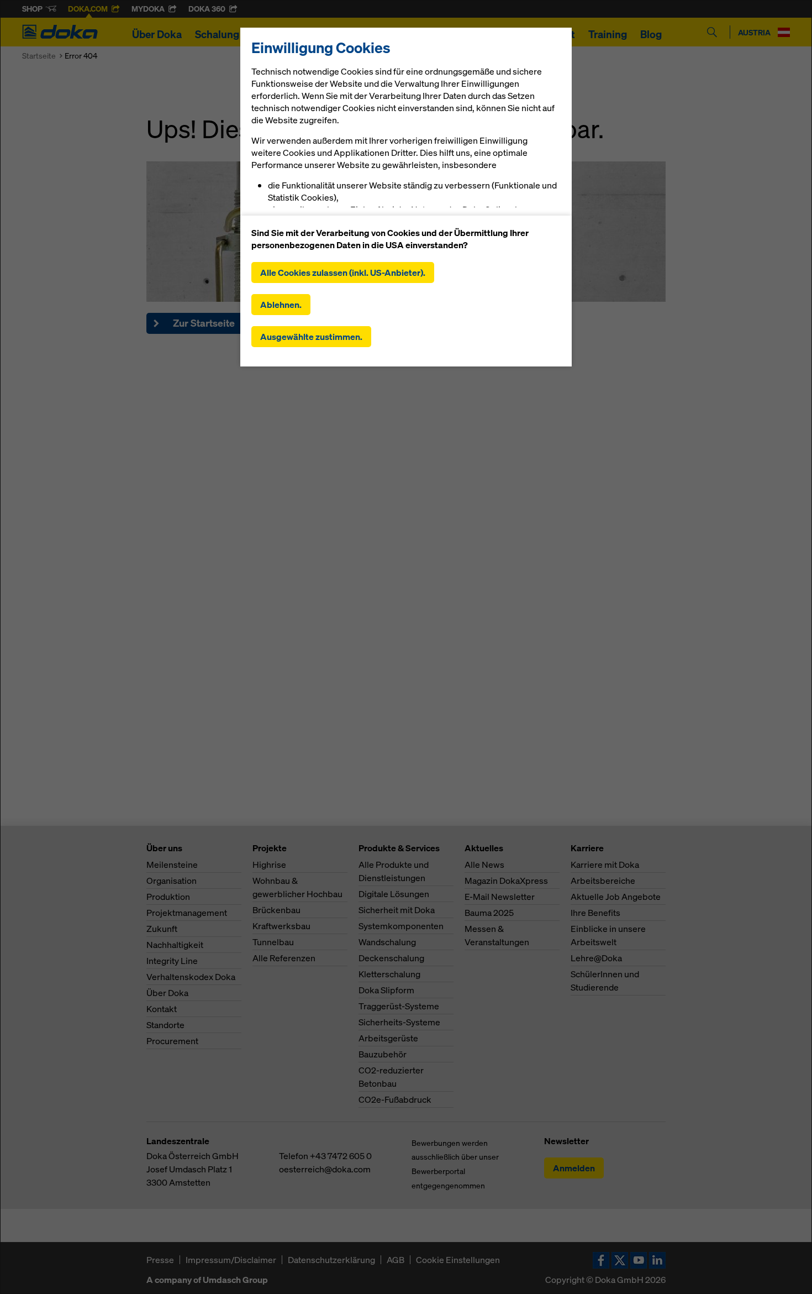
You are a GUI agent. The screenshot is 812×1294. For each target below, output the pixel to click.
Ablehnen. (281, 304)
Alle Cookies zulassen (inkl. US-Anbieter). (342, 272)
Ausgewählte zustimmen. (311, 337)
